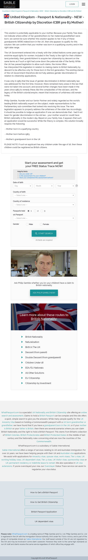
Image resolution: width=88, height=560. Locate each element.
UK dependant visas (31, 460)
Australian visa (67, 453)
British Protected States (55, 435)
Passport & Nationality (30, 11)
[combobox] (22, 186)
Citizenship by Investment (38, 383)
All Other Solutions (34, 373)
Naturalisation (32, 342)
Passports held (19, 211)
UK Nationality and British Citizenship (49, 412)
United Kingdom (16, 11)
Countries (5, 11)
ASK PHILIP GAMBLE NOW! (44, 293)
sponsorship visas (76, 460)
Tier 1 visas (76, 456)
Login (72, 4)
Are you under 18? (26, 174)
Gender (16, 224)
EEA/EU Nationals (34, 367)
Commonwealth (44, 441)
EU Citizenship (32, 378)
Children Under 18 (34, 362)
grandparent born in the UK (57, 425)
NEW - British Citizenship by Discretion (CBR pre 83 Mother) (60, 11)
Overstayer (50, 466)
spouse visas (52, 456)
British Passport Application (44, 512)
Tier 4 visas (46, 460)
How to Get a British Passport (44, 492)
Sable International (11, 450)
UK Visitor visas (60, 460)
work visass (64, 456)
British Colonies (12, 435)
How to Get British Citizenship (44, 502)
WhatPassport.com (10, 412)
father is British (26, 428)
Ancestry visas (39, 456)
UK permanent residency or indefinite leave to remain (30, 463)
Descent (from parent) (36, 352)
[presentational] (30, 186)
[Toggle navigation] (83, 4)
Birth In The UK (32, 347)
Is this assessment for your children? (32, 176)
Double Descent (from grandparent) (43, 357)
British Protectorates (30, 435)
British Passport (46, 416)
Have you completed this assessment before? (36, 178)
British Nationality (44, 319)
